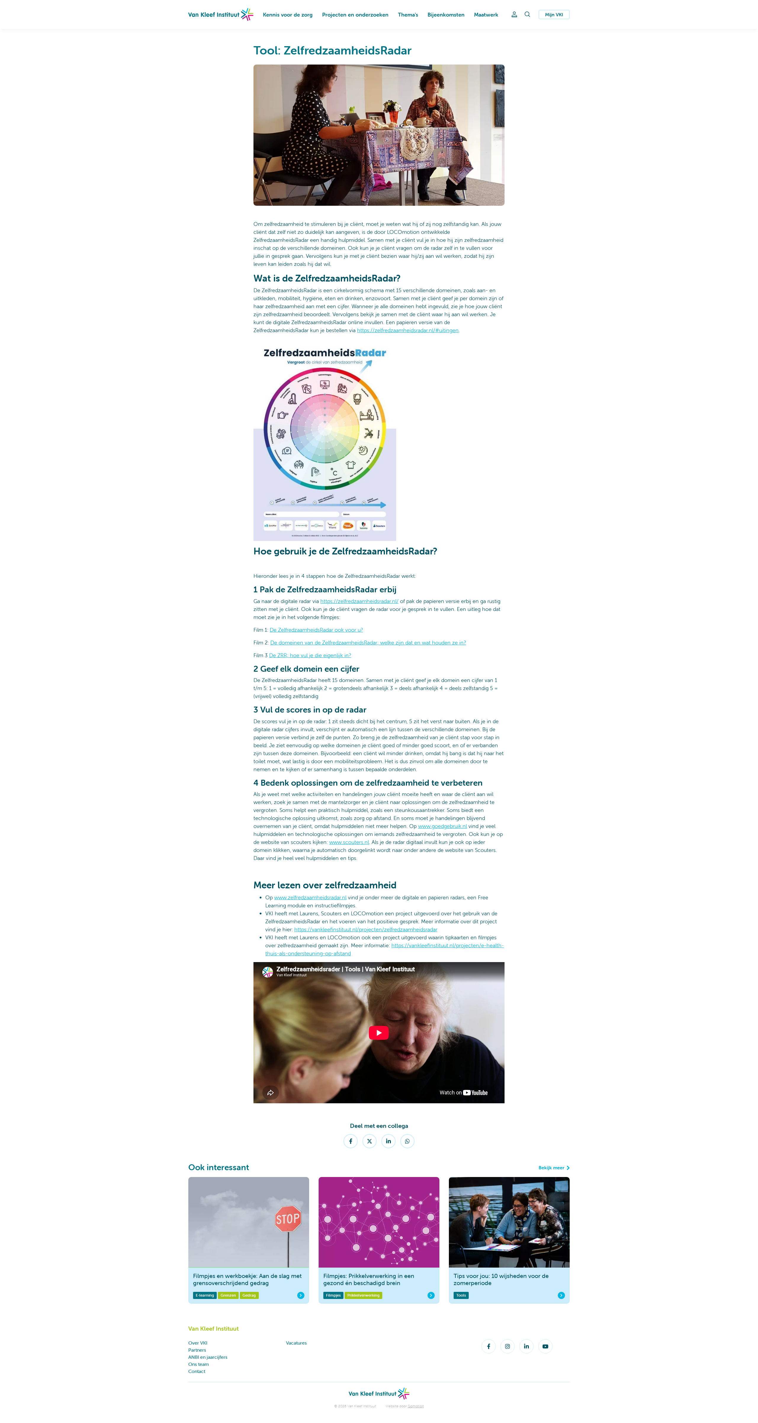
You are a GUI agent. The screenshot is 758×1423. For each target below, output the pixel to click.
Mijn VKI (554, 14)
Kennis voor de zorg (288, 14)
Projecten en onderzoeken (355, 14)
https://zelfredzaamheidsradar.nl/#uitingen (408, 330)
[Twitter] (369, 1141)
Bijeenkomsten (446, 14)
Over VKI (197, 1343)
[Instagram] (507, 1346)
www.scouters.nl (349, 842)
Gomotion (416, 1406)
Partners (197, 1350)
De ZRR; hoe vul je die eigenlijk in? (310, 655)
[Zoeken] (527, 14)
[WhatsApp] (407, 1141)
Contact (196, 1371)
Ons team (198, 1364)
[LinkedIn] (388, 1141)
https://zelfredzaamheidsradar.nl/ (359, 601)
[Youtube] (545, 1346)
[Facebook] (350, 1141)
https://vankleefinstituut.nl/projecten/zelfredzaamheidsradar (365, 929)
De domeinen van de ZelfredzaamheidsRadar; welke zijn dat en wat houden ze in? (368, 642)
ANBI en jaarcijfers (207, 1357)
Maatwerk (486, 14)
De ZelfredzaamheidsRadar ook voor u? (316, 629)
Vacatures (296, 1343)
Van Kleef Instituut (220, 14)
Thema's (408, 14)
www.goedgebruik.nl (442, 826)
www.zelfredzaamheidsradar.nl (310, 897)
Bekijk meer (551, 1167)
